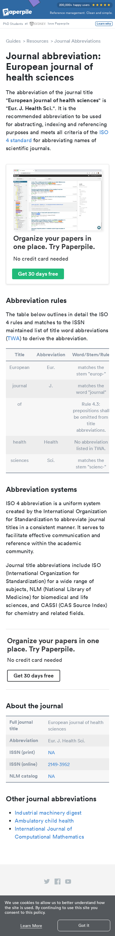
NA (51, 752)
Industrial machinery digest (48, 812)
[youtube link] (68, 883)
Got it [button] (83, 925)
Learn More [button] (31, 925)
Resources (37, 41)
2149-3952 (59, 764)
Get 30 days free (38, 273)
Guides (13, 41)
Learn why (104, 23)
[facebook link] (57, 883)
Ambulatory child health (44, 820)
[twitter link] (47, 883)
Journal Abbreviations (77, 41)
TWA (13, 338)
